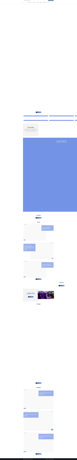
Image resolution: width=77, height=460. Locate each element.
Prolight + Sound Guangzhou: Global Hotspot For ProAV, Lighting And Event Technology (61, 174)
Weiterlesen (38, 332)
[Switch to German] (48, 2)
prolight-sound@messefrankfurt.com (27, 0)
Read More (38, 109)
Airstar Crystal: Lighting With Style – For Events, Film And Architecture (38, 379)
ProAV (52, 258)
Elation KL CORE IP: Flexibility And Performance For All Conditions (38, 347)
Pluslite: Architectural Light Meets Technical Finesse (38, 363)
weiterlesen (43, 229)
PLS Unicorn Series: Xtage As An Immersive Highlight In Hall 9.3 (38, 315)
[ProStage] (61, 120)
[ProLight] (36, 120)
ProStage (25, 408)
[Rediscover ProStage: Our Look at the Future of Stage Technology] (61, 120)
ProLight (27, 318)
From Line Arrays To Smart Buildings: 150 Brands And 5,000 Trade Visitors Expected (38, 72)
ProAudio (26, 25)
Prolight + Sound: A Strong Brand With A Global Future (61, 207)
